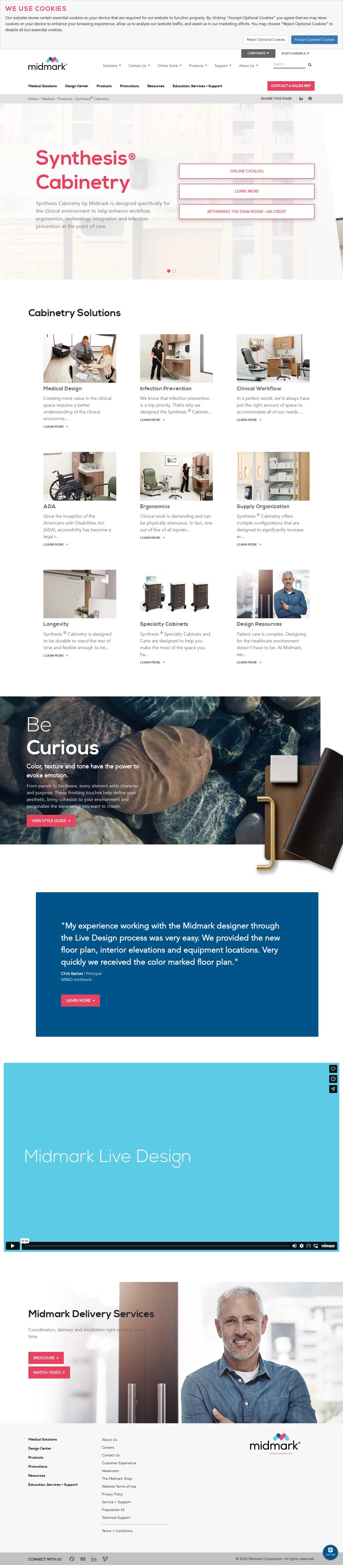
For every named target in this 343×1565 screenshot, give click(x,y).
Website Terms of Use (119, 1486)
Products (196, 65)
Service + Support (116, 1502)
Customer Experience (119, 1463)
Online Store (168, 65)
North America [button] (294, 54)
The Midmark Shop (117, 1478)
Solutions (110, 65)
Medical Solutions (42, 86)
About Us (247, 65)
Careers (108, 1447)
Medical (48, 99)
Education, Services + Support (197, 86)
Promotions (129, 86)
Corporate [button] (257, 53)
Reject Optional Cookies (266, 39)
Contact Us (138, 65)
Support (222, 65)
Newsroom (110, 1470)
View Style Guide (49, 821)
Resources (155, 86)
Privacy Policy (112, 1494)
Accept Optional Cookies (314, 39)
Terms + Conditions (117, 1531)
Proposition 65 (113, 1509)
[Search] (310, 65)
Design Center (76, 86)
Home (33, 99)
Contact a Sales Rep (291, 86)
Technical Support (116, 1517)
